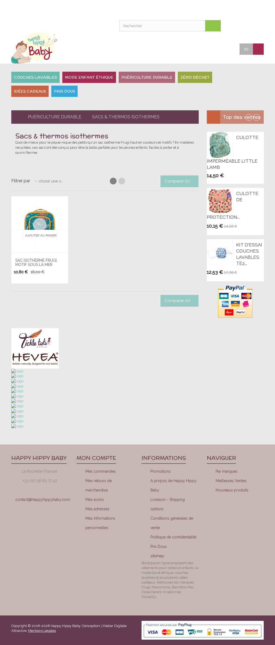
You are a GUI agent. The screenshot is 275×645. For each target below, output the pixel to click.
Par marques (226, 471)
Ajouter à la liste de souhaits (62, 235)
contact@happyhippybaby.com (42, 499)
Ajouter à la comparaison (39, 246)
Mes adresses (97, 509)
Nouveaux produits (232, 490)
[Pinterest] (256, 509)
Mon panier (176, 9)
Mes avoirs (94, 499)
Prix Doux (158, 546)
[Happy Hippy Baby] (39, 48)
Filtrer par (20, 180)
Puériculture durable (54, 116)
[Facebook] (219, 509)
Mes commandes (100, 471)
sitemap (157, 556)
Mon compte (150, 9)
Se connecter (190, 9)
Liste (121, 181)
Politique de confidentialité (173, 537)
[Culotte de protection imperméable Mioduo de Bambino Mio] (220, 201)
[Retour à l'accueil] (15, 117)
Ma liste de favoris (163, 9)
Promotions (160, 471)
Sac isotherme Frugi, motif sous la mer (36, 262)
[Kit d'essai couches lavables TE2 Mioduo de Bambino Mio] (220, 252)
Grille (113, 181)
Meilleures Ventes (231, 481)
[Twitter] (237, 509)
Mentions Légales (42, 631)
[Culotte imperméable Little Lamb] (220, 145)
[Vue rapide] (39, 224)
